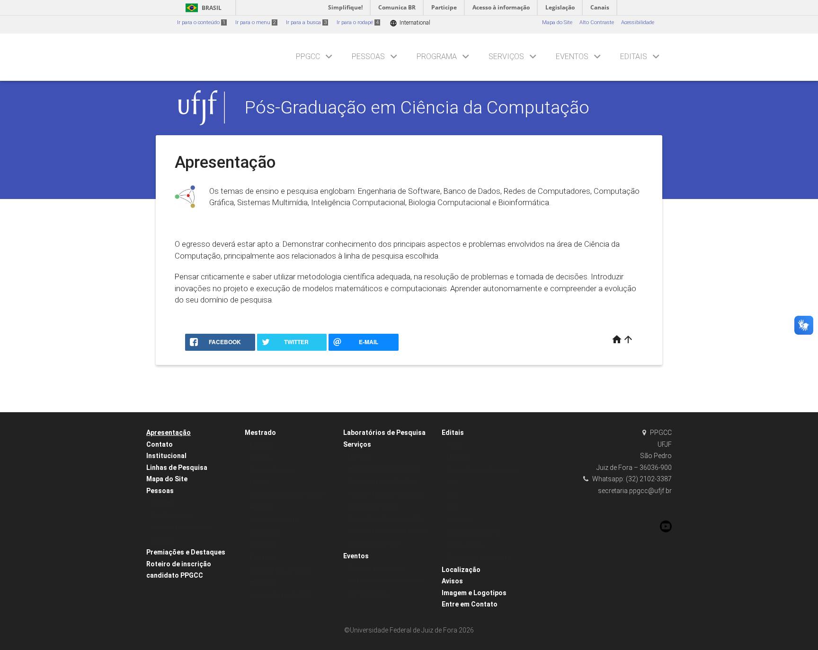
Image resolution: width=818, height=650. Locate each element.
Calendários (264, 532)
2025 (452, 495)
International (410, 22)
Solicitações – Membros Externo (387, 532)
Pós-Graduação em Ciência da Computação (417, 107)
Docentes (162, 503)
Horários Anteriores (272, 470)
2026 (452, 507)
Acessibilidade (637, 22)
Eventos (572, 56)
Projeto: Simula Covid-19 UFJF (286, 495)
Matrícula (360, 456)
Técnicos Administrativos (182, 528)
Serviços (506, 56)
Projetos (259, 482)
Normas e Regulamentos (280, 570)
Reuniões (260, 507)
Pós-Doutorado (464, 545)
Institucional (166, 455)
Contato (159, 444)
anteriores (458, 520)
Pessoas (368, 56)
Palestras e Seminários (376, 568)
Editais (633, 56)
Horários (259, 457)
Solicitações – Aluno (373, 506)
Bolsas (454, 445)
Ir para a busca (306, 22)
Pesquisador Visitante (473, 532)
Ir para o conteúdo (201, 22)
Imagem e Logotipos (474, 593)
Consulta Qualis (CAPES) (280, 595)
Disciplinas (263, 558)
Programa (437, 56)
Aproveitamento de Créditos (381, 481)
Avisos (452, 581)
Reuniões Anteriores (273, 520)
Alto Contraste (596, 22)
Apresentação (168, 432)
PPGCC (308, 56)
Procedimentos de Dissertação (385, 494)
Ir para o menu (255, 22)
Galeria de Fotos (368, 593)
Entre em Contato (470, 604)
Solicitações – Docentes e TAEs (386, 519)
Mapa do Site (557, 22)
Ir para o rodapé (358, 22)
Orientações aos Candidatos (481, 470)
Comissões (263, 545)
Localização (461, 569)
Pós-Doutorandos (172, 515)
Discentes (163, 540)
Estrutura (260, 445)
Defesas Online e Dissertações (385, 581)
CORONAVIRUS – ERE (373, 544)
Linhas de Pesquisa (176, 467)
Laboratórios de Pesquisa (384, 432)
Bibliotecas (262, 583)
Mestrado (260, 432)
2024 (452, 482)
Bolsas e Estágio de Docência (384, 469)
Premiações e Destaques (185, 552)
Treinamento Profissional (477, 558)
